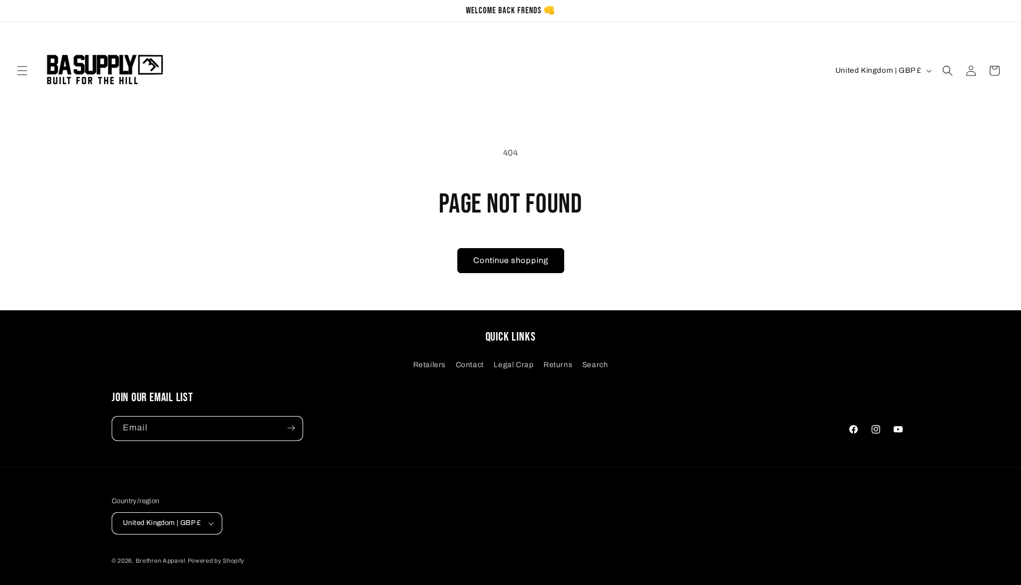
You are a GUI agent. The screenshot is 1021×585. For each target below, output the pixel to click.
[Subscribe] (291, 428)
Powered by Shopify (216, 560)
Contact (470, 364)
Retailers (429, 364)
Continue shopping (510, 260)
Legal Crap (513, 364)
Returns (557, 364)
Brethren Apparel (161, 560)
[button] (22, 70)
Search (595, 364)
